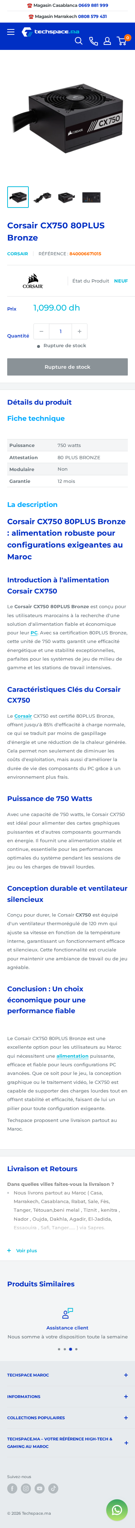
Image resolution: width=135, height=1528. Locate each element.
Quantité (18, 336)
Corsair (17, 253)
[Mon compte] (107, 41)
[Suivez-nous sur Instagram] (26, 1488)
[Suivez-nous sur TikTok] (53, 1488)
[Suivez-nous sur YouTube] (40, 1488)
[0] (121, 41)
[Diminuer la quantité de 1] (41, 331)
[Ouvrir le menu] (10, 32)
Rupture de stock (67, 367)
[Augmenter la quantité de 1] (79, 331)
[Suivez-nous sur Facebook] (12, 1488)
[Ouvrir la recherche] (79, 41)
